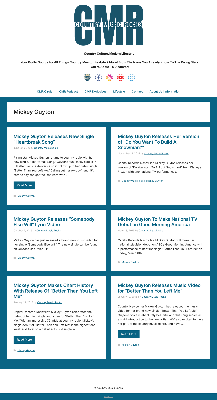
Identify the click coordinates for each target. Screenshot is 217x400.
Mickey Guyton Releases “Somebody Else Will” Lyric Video (54, 221)
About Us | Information (165, 91)
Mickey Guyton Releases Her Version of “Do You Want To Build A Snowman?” (158, 142)
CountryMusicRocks (133, 180)
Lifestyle (119, 91)
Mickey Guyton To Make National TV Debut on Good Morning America (158, 221)
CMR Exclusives (95, 91)
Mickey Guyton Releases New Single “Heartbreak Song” (54, 139)
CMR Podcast (68, 91)
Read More (24, 185)
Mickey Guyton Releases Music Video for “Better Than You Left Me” (159, 288)
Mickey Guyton (26, 195)
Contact (137, 91)
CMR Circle (44, 91)
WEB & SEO (108, 397)
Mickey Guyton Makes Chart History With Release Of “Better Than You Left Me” (56, 291)
